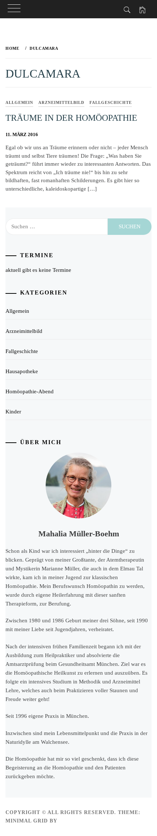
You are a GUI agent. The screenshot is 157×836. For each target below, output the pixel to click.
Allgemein (19, 102)
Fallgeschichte (110, 102)
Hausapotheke (21, 371)
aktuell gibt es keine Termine (38, 270)
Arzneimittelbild (61, 102)
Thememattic (80, 821)
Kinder (13, 412)
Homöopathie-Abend (29, 391)
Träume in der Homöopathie (71, 118)
